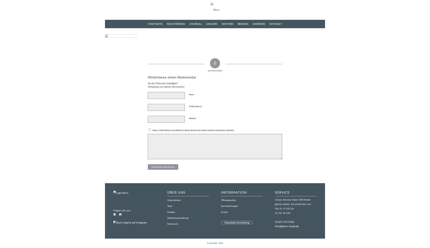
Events (224, 212)
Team (169, 206)
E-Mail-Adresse (196, 106)
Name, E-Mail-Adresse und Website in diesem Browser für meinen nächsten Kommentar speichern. (193, 130)
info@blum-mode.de (287, 226)
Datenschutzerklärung (177, 218)
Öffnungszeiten (228, 200)
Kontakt (171, 212)
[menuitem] (155, 24)
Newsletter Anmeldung (237, 222)
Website (192, 118)
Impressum (172, 224)
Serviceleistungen (229, 206)
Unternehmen (174, 200)
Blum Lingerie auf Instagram (131, 222)
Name (192, 95)
